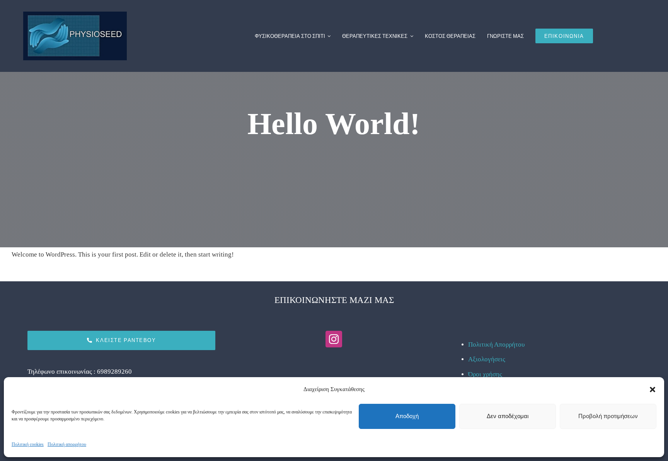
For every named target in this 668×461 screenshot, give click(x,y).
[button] (652, 389)
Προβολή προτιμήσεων (608, 416)
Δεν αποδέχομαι (507, 416)
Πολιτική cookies (28, 444)
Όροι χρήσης (485, 374)
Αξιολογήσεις (486, 359)
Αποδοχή (407, 416)
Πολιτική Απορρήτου (496, 344)
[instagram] (333, 339)
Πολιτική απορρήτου (67, 444)
